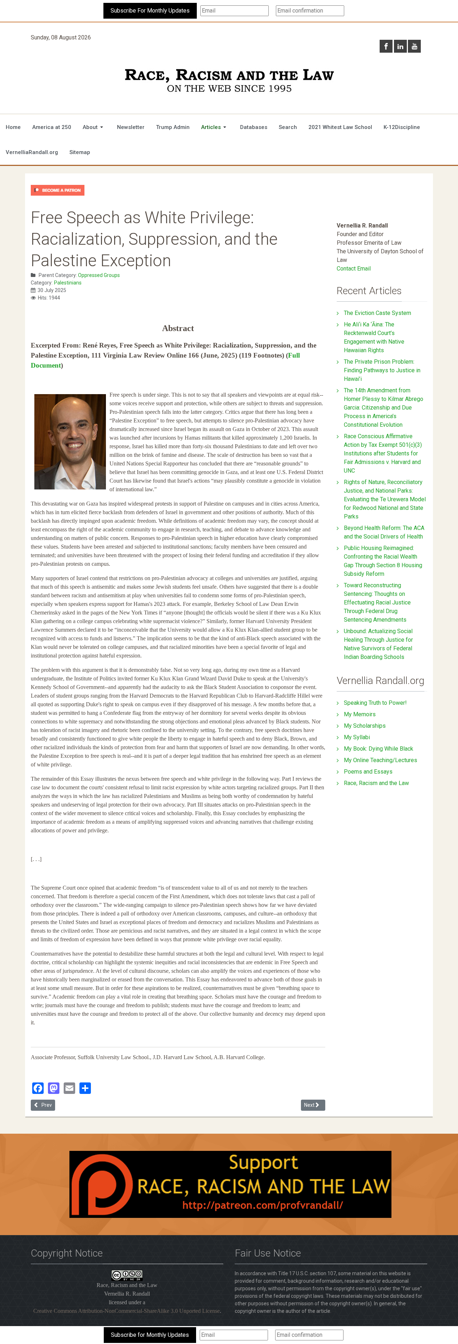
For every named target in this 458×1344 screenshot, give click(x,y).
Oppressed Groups (99, 275)
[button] (94, 127)
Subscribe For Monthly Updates (150, 10)
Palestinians (68, 283)
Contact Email (354, 268)
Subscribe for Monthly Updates (150, 1334)
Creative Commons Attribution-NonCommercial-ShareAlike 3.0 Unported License (126, 1311)
